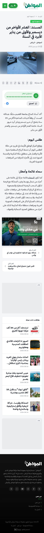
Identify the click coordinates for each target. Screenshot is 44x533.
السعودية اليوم (31, 16)
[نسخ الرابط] (15, 83)
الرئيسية (40, 16)
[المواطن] (33, 5)
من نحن (37, 502)
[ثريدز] (11, 489)
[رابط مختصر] (11, 83)
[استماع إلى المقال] (35, 95)
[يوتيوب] (22, 489)
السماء (31, 177)
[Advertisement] (22, 298)
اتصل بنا (37, 509)
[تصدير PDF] (7, 83)
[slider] (19, 97)
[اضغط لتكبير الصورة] (22, 63)
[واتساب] (31, 83)
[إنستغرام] (28, 489)
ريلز (12, 5)
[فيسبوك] (27, 83)
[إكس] (23, 83)
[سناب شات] (17, 489)
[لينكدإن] (19, 83)
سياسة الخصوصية (34, 506)
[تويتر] (39, 489)
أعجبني (31, 103)
